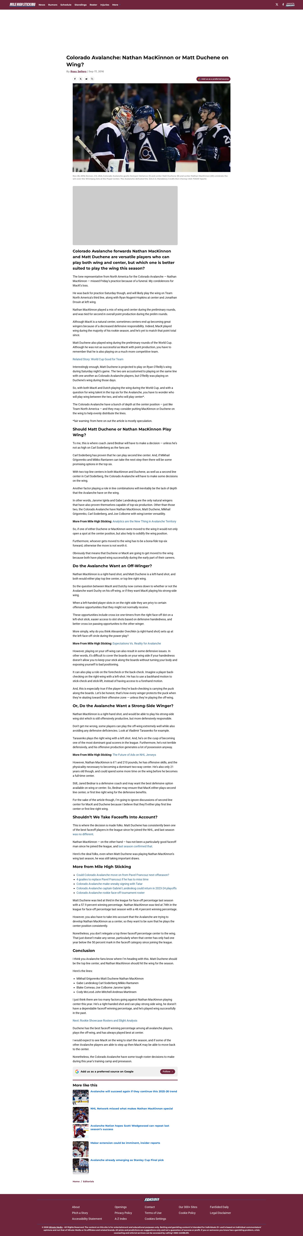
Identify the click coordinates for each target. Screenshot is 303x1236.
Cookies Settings (155, 1218)
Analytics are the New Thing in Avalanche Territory (144, 521)
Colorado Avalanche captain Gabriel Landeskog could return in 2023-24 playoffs (127, 888)
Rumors (52, 4)
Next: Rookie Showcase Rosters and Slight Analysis (105, 1020)
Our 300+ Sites (188, 1207)
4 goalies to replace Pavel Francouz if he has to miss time (113, 879)
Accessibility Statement (87, 1218)
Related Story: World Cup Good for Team (98, 359)
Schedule (65, 4)
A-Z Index (121, 1218)
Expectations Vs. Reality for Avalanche (137, 643)
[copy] (92, 79)
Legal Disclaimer (220, 1213)
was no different (83, 834)
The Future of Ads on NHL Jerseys (134, 754)
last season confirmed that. (135, 846)
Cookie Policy (187, 1213)
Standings (81, 4)
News (42, 4)
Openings (121, 1207)
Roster (93, 4)
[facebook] (283, 4)
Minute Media (56, 1227)
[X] (277, 4)
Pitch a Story (80, 1213)
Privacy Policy (123, 1213)
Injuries (104, 4)
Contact (150, 1207)
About (76, 1207)
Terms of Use (153, 1213)
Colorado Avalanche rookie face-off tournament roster (111, 892)
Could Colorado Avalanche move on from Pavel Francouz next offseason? (123, 875)
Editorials (88, 1181)
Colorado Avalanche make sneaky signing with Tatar (110, 883)
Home (76, 1181)
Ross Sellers (78, 71)
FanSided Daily (219, 1207)
